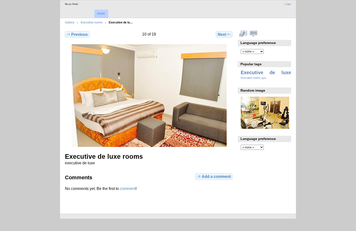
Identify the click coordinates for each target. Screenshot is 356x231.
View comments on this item (253, 33)
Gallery (69, 22)
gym (264, 78)
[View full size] (149, 95)
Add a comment (216, 176)
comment (128, 189)
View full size (243, 33)
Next (222, 34)
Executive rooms (91, 22)
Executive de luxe (266, 72)
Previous (79, 34)
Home (101, 13)
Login (288, 4)
